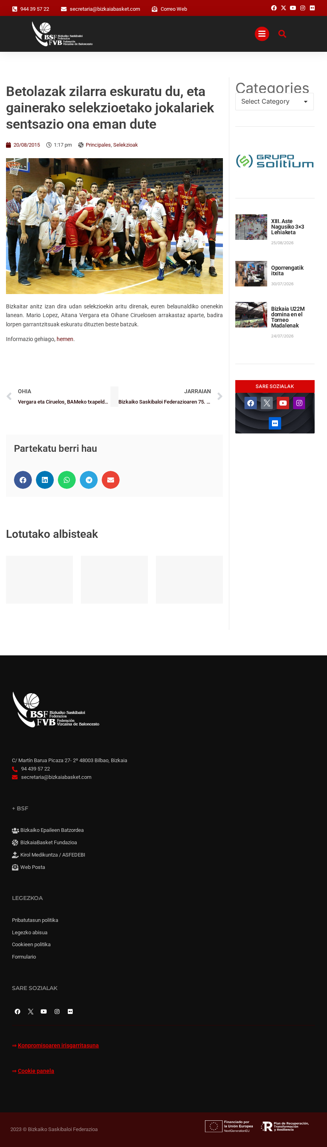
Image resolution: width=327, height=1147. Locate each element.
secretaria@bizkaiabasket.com (105, 9)
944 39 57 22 (34, 9)
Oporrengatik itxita (287, 270)
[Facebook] (250, 403)
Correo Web (174, 9)
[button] (23, 480)
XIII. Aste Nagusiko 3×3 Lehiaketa (287, 226)
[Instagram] (299, 403)
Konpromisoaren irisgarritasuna (58, 1045)
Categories (272, 88)
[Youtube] (283, 403)
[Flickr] (275, 423)
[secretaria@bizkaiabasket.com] (64, 9)
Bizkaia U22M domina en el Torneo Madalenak (288, 317)
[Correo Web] (155, 9)
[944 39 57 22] (15, 9)
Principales (98, 145)
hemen (65, 339)
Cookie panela (36, 1071)
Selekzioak (125, 145)
